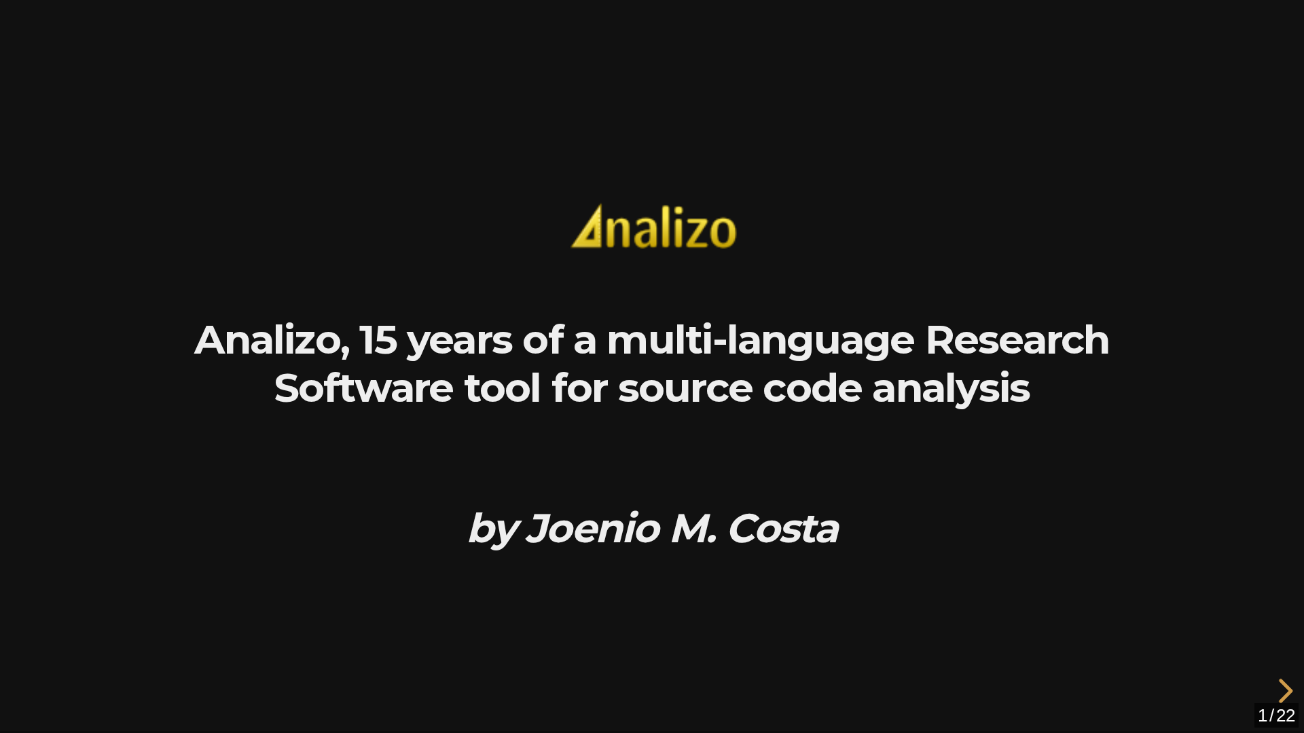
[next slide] (1287, 691)
